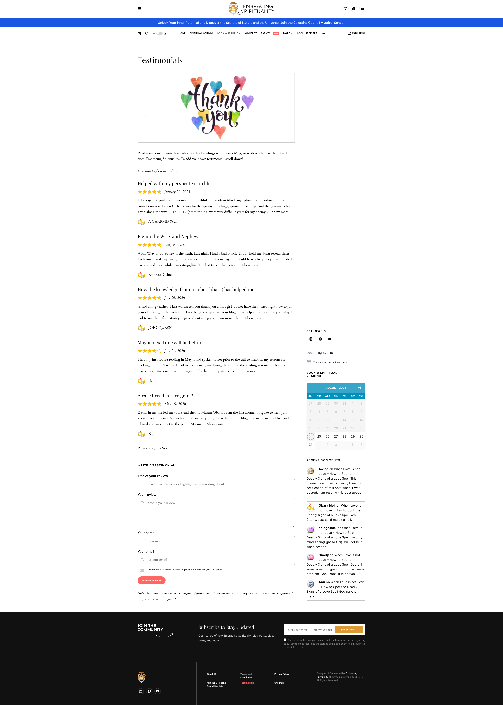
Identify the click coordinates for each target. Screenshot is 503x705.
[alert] (336, 362)
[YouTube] (362, 9)
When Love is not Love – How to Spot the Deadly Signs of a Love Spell (333, 473)
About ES (211, 674)
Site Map (279, 682)
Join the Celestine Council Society (216, 684)
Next (165, 448)
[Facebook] (354, 9)
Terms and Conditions (246, 676)
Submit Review (151, 580)
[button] (140, 8)
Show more (280, 212)
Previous (144, 448)
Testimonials (247, 682)
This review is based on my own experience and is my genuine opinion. (185, 569)
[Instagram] (345, 9)
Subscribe (358, 33)
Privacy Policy (281, 674)
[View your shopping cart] (139, 33)
